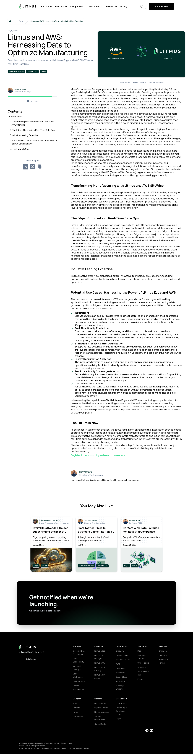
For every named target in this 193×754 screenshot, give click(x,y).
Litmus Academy (101, 712)
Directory (163, 655)
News (75, 712)
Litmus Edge (99, 651)
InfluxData (120, 681)
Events (140, 679)
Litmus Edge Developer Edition (121, 710)
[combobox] (142, 6)
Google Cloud (122, 655)
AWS (118, 664)
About (75, 703)
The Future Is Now (20, 149)
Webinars (141, 667)
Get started (30, 659)
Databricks (120, 668)
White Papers (143, 663)
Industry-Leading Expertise (25, 135)
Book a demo (161, 6)
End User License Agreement (79, 748)
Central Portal (100, 724)
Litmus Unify (99, 663)
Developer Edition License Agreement (54, 748)
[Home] (10, 21)
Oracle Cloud (121, 677)
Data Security (79, 681)
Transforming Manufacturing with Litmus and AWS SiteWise (33, 123)
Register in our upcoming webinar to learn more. (98, 455)
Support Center (101, 707)
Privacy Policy (24, 748)
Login (118, 718)
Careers (76, 707)
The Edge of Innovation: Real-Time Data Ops (33, 130)
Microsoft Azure (123, 659)
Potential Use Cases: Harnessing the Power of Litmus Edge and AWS (34, 142)
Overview (120, 651)
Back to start (15, 116)
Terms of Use (34, 748)
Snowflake (120, 672)
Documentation (101, 703)
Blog (21, 21)
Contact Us (78, 716)
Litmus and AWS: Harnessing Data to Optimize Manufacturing (56, 21)
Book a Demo (121, 703)
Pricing (123, 6)
